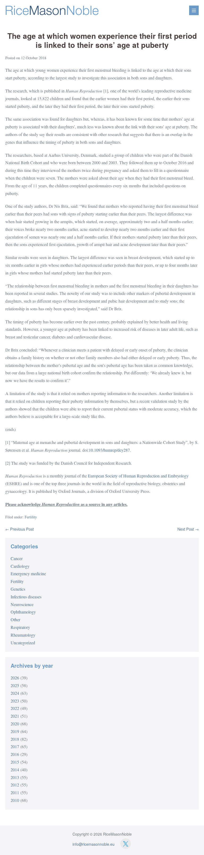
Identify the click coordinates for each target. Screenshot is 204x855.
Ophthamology (23, 612)
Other (15, 619)
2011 (15, 792)
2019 (15, 731)
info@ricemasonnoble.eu (93, 844)
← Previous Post (19, 529)
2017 (15, 746)
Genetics (18, 589)
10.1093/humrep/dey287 (109, 450)
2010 (15, 800)
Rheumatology (23, 635)
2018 (15, 739)
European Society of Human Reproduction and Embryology (138, 476)
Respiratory (20, 627)
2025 (15, 685)
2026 (15, 677)
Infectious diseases (26, 596)
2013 (15, 777)
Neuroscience (22, 604)
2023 (15, 701)
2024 (15, 693)
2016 (15, 754)
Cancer (17, 558)
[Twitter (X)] (125, 843)
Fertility (31, 516)
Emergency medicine (28, 573)
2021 (15, 716)
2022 (15, 708)
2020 (15, 723)
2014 (15, 769)
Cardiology (20, 566)
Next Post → (188, 529)
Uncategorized (23, 642)
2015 (15, 762)
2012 (15, 785)
